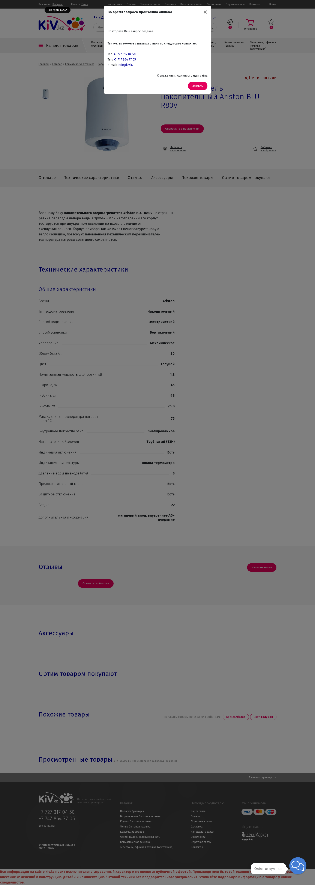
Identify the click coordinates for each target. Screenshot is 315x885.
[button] (297, 865)
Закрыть (197, 85)
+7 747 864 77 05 (125, 59)
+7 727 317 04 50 (125, 54)
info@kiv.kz (126, 65)
